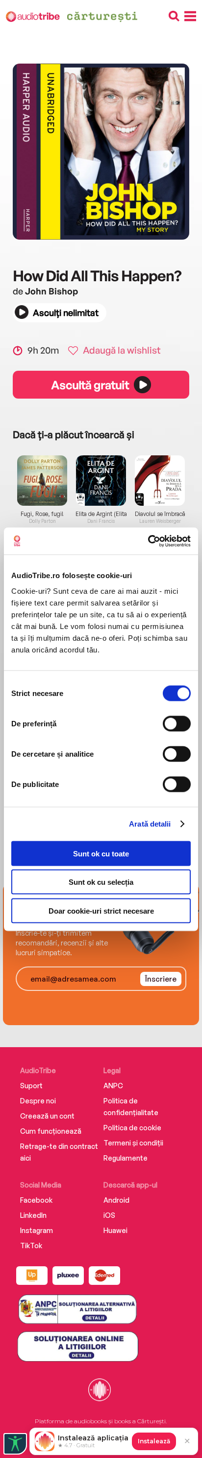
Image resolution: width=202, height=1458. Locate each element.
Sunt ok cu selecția (101, 882)
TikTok (31, 1245)
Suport (31, 1085)
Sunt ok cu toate (101, 853)
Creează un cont (47, 1116)
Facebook (36, 1200)
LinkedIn (33, 1215)
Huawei (115, 1230)
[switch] (177, 723)
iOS (109, 1215)
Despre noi (38, 1101)
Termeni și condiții (133, 1143)
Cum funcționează (50, 1131)
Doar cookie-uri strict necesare (101, 910)
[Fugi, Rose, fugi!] (42, 480)
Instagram (36, 1230)
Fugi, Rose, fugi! (42, 514)
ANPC (113, 1085)
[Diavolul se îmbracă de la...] (160, 480)
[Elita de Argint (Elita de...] (101, 480)
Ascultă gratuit (89, 385)
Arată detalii (150, 824)
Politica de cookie (132, 1127)
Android (116, 1200)
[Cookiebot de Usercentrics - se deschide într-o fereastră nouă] (148, 541)
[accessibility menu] (15, 1444)
